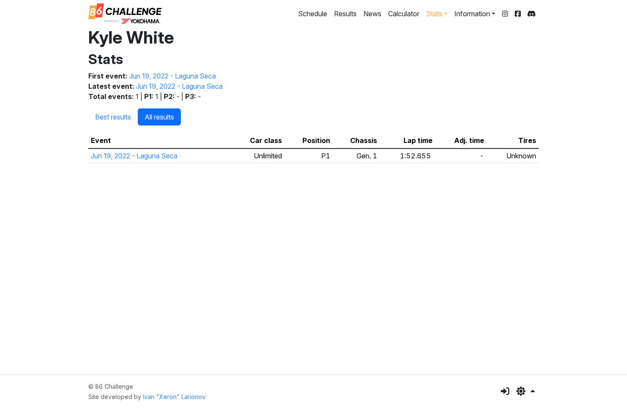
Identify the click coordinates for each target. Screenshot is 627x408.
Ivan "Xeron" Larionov (174, 396)
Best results (113, 117)
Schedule (312, 13)
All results (159, 117)
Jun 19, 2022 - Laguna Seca (172, 76)
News (372, 13)
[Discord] (531, 13)
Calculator (403, 13)
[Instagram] (505, 13)
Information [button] (472, 13)
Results (345, 13)
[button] (526, 391)
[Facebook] (517, 13)
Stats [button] (434, 13)
